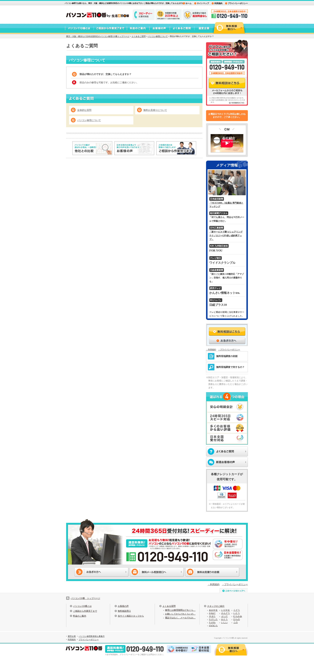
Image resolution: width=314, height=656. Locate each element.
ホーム (189, 3)
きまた (212, 616)
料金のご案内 (79, 616)
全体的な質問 (84, 110)
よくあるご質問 (139, 36)
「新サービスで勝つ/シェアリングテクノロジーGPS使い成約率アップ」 (226, 235)
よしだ (224, 616)
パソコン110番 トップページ (85, 598)
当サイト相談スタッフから (131, 616)
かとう (224, 619)
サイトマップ (203, 3)
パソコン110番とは (82, 606)
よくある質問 (169, 606)
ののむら (213, 625)
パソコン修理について (158, 36)
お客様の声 (123, 606)
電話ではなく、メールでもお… (180, 617)
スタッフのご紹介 (216, 606)
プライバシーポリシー (238, 3)
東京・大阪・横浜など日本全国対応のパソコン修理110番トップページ (97, 36)
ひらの (236, 619)
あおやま (213, 610)
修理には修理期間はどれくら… (180, 610)
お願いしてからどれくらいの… (180, 614)
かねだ (212, 613)
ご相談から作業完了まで (85, 611)
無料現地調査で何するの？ (230, 367)
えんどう (225, 613)
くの (235, 622)
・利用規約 (211, 349)
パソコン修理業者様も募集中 (92, 636)
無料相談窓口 (124, 611)
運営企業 (72, 636)
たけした (213, 619)
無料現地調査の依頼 (226, 356)
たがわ (212, 622)
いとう (236, 613)
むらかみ (237, 616)
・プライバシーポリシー (229, 349)
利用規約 (218, 3)
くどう (236, 610)
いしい (224, 622)
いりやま (225, 610)
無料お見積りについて (155, 110)
